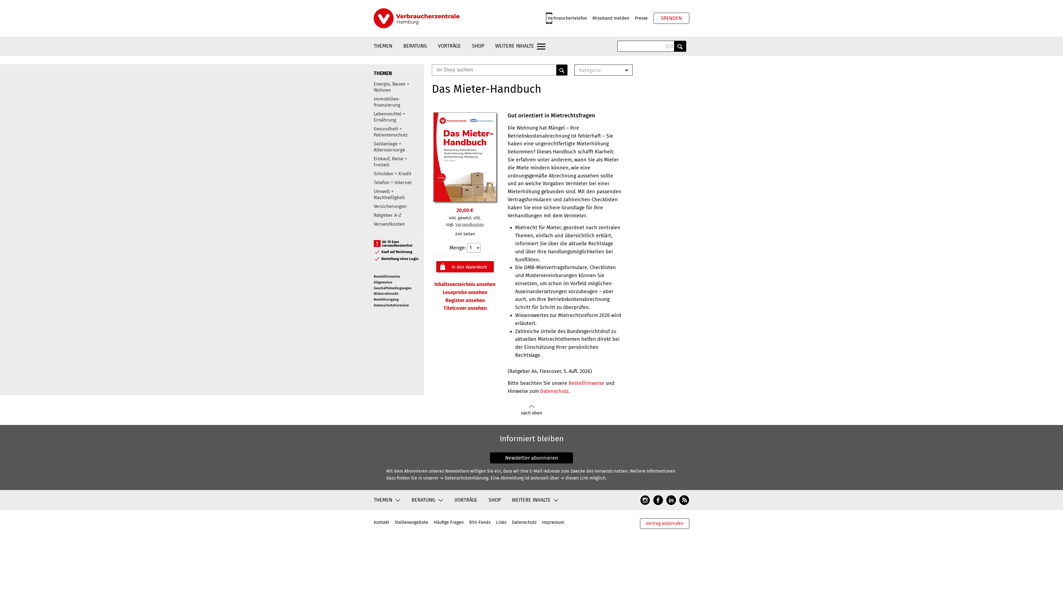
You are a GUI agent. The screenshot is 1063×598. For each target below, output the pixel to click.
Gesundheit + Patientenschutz (390, 132)
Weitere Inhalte (514, 46)
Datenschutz (554, 391)
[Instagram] (645, 500)
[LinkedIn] (671, 500)
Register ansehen (465, 300)
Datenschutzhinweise (391, 305)
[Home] (417, 18)
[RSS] (684, 500)
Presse (641, 18)
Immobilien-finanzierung (387, 102)
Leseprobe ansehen (465, 292)
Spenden (671, 18)
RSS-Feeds (480, 522)
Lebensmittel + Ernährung (389, 117)
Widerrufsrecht (386, 294)
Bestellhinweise (387, 276)
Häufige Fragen (449, 522)
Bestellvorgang (386, 299)
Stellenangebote (411, 522)
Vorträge (449, 46)
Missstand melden (610, 18)
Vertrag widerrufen (664, 523)
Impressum (553, 522)
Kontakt (381, 522)
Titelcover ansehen (465, 308)
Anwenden (680, 46)
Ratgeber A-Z (387, 215)
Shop (478, 46)
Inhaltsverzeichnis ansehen (465, 284)
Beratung (415, 46)
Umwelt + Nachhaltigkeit (389, 194)
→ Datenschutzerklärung (464, 478)
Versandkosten (389, 224)
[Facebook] (658, 500)
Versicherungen (390, 206)
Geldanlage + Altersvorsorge (389, 147)
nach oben (531, 413)
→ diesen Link (574, 478)
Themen (383, 46)
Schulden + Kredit (392, 174)
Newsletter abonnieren (531, 458)
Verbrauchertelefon (567, 18)
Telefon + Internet (393, 182)
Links (501, 522)
